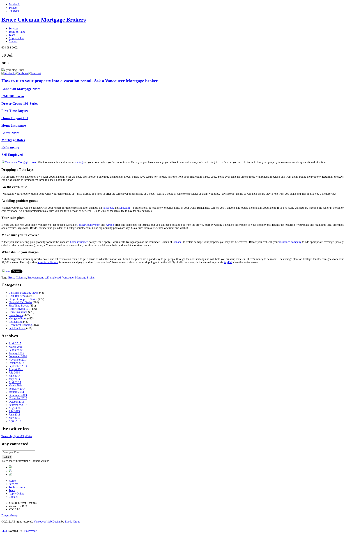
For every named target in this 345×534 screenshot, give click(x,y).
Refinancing (10, 147)
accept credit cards (48, 262)
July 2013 (14, 411)
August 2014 (16, 369)
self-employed (53, 277)
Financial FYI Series (20, 302)
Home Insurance (13, 125)
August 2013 (16, 408)
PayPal (228, 262)
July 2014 (14, 372)
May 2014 (14, 378)
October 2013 (16, 401)
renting (79, 162)
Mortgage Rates (13, 140)
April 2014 (15, 382)
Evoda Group (72, 521)
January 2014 (16, 391)
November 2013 (18, 398)
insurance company (290, 241)
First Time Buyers (14, 111)
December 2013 (18, 395)
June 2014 (14, 375)
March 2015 (15, 346)
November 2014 (18, 359)
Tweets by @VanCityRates (16, 436)
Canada (177, 241)
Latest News (10, 133)
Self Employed (12, 155)
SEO (4, 530)
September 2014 (18, 366)
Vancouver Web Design (47, 521)
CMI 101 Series (12, 96)
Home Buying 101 (14, 118)
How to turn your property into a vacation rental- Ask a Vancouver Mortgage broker (79, 80)
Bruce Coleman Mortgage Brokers (43, 19)
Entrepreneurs (35, 277)
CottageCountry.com (88, 224)
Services (13, 28)
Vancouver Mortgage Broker (78, 277)
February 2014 (17, 388)
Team (12, 34)
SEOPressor (29, 530)
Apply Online (16, 38)
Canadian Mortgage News (20, 89)
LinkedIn (124, 207)
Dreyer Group (9, 515)
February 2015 (17, 349)
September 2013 (18, 404)
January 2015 (16, 353)
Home (12, 480)
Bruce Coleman (17, 277)
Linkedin (14, 10)
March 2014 (15, 385)
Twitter (13, 7)
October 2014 (16, 362)
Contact (13, 41)
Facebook (14, 4)
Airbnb (110, 224)
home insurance (79, 241)
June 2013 (14, 414)
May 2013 (14, 417)
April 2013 (15, 420)
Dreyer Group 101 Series (19, 103)
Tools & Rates (17, 31)
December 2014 (18, 356)
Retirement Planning (20, 324)
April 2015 (15, 343)
